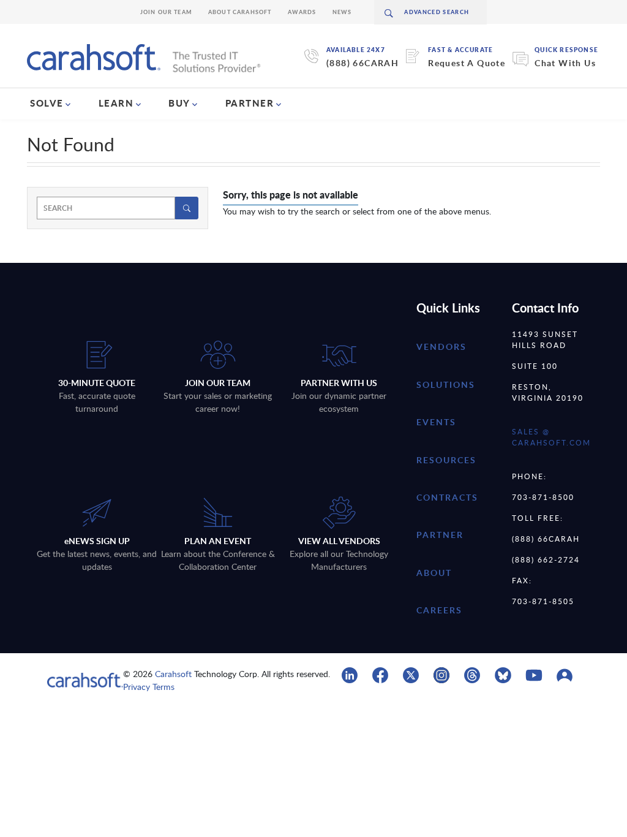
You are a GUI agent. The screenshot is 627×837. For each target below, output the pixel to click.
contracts (447, 497)
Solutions (445, 384)
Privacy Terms (149, 686)
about (434, 572)
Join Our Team (166, 12)
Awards (302, 12)
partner (440, 534)
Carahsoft (173, 674)
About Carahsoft (240, 12)
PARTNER (249, 103)
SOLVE (47, 103)
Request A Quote (466, 63)
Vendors (441, 346)
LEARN (116, 103)
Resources (446, 460)
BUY (179, 103)
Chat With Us (565, 63)
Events (436, 422)
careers (439, 610)
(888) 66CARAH (362, 63)
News (342, 12)
